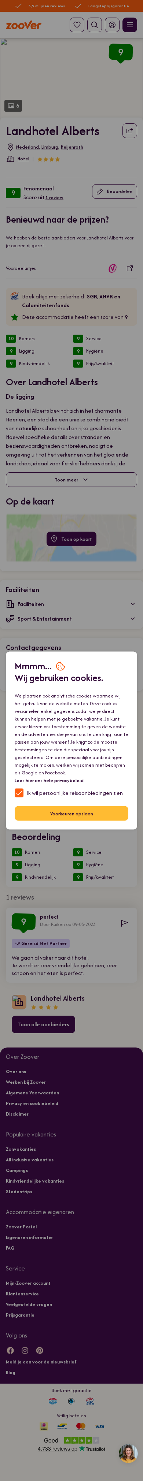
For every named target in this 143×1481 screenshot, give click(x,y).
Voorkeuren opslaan (71, 813)
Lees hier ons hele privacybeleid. (50, 780)
